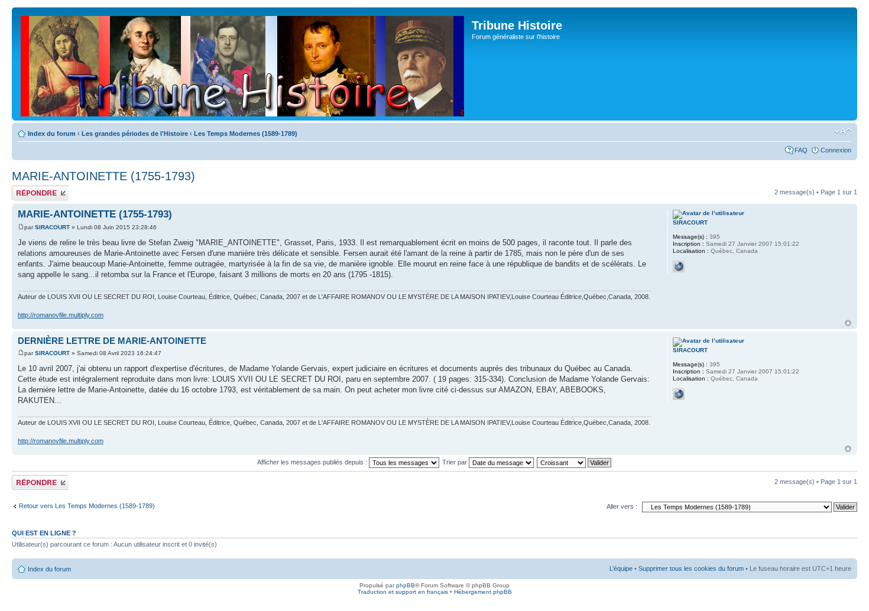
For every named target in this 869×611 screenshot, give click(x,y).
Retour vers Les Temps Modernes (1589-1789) (87, 505)
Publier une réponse (28, 193)
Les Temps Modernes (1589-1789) (245, 133)
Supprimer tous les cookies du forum (691, 568)
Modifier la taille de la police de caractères (842, 131)
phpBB (405, 585)
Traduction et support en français (403, 592)
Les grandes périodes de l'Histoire (135, 133)
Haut (848, 323)
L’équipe (621, 568)
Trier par (455, 462)
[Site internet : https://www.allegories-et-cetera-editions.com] (679, 266)
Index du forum (52, 133)
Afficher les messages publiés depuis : (313, 462)
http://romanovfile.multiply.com (60, 314)
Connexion (836, 150)
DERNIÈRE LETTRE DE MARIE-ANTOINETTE (112, 341)
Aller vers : (622, 506)
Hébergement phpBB (483, 592)
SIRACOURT (52, 227)
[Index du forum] (243, 64)
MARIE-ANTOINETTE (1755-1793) (103, 176)
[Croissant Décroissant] (574, 462)
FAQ (801, 150)
